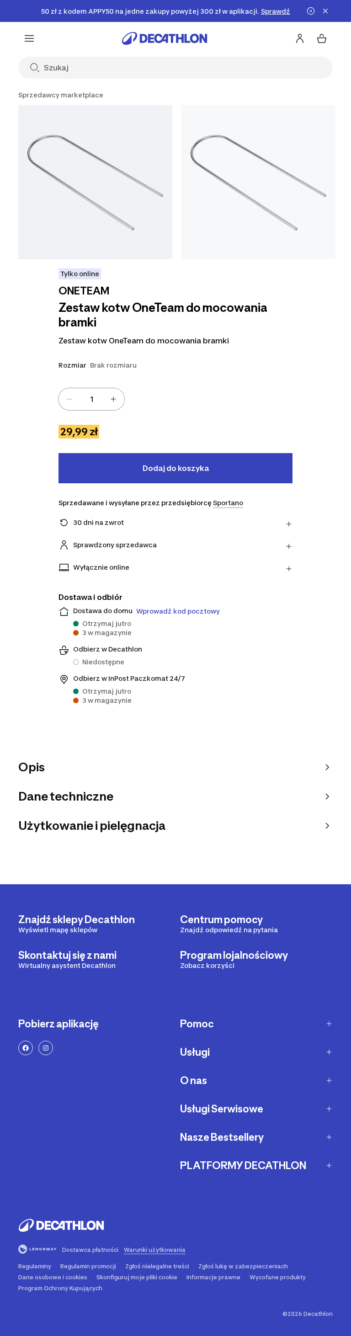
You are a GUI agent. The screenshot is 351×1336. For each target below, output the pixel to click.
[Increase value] (113, 399)
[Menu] (29, 38)
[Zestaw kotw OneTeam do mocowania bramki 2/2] (258, 182)
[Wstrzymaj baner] (310, 11)
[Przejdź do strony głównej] (164, 38)
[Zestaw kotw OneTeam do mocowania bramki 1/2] (95, 182)
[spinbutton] (91, 399)
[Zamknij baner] (325, 11)
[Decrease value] (69, 399)
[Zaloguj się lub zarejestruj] (300, 38)
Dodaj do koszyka (176, 468)
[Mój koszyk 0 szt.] (322, 38)
